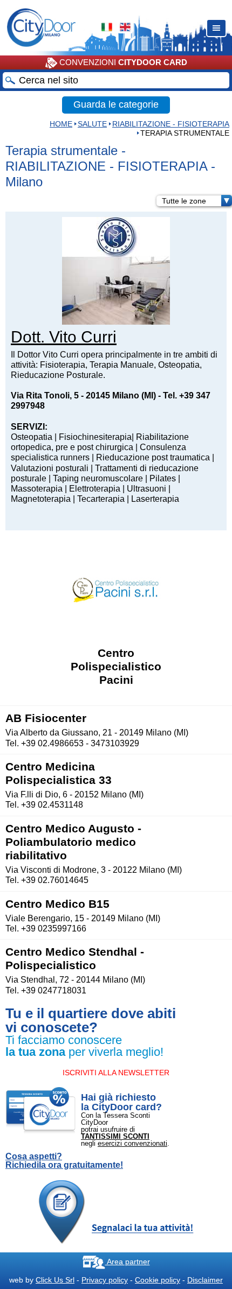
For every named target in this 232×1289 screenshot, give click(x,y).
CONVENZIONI (122, 62)
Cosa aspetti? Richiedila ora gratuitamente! (64, 1160)
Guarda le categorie (116, 104)
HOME (61, 124)
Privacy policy (104, 1280)
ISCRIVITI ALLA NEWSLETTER (116, 1072)
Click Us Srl (55, 1280)
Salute (92, 124)
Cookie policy (157, 1280)
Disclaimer (205, 1280)
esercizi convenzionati (132, 1143)
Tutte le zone (184, 201)
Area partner (127, 1261)
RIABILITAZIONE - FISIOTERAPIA (170, 124)
